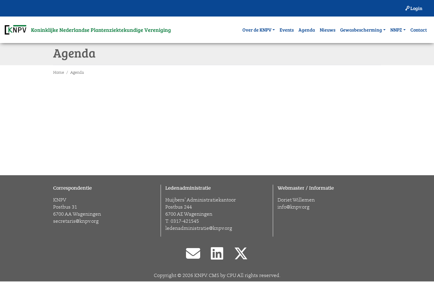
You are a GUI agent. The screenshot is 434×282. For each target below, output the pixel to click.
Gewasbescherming (361, 30)
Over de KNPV (256, 30)
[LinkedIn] (217, 254)
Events (287, 30)
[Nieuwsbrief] (193, 254)
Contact (418, 30)
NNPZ (396, 30)
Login (415, 8)
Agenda (306, 30)
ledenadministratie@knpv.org (198, 228)
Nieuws (327, 30)
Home (58, 72)
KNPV (200, 275)
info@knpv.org (293, 207)
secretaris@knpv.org (76, 221)
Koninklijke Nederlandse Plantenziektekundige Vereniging (101, 29)
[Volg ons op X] (241, 254)
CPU (231, 275)
